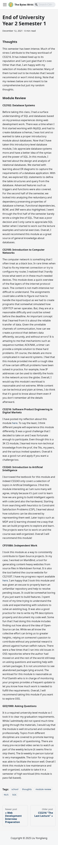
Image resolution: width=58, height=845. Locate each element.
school (14, 789)
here (14, 423)
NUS (6, 794)
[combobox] (44, 4)
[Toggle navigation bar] (4, 4)
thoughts (27, 789)
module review (43, 789)
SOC (14, 794)
